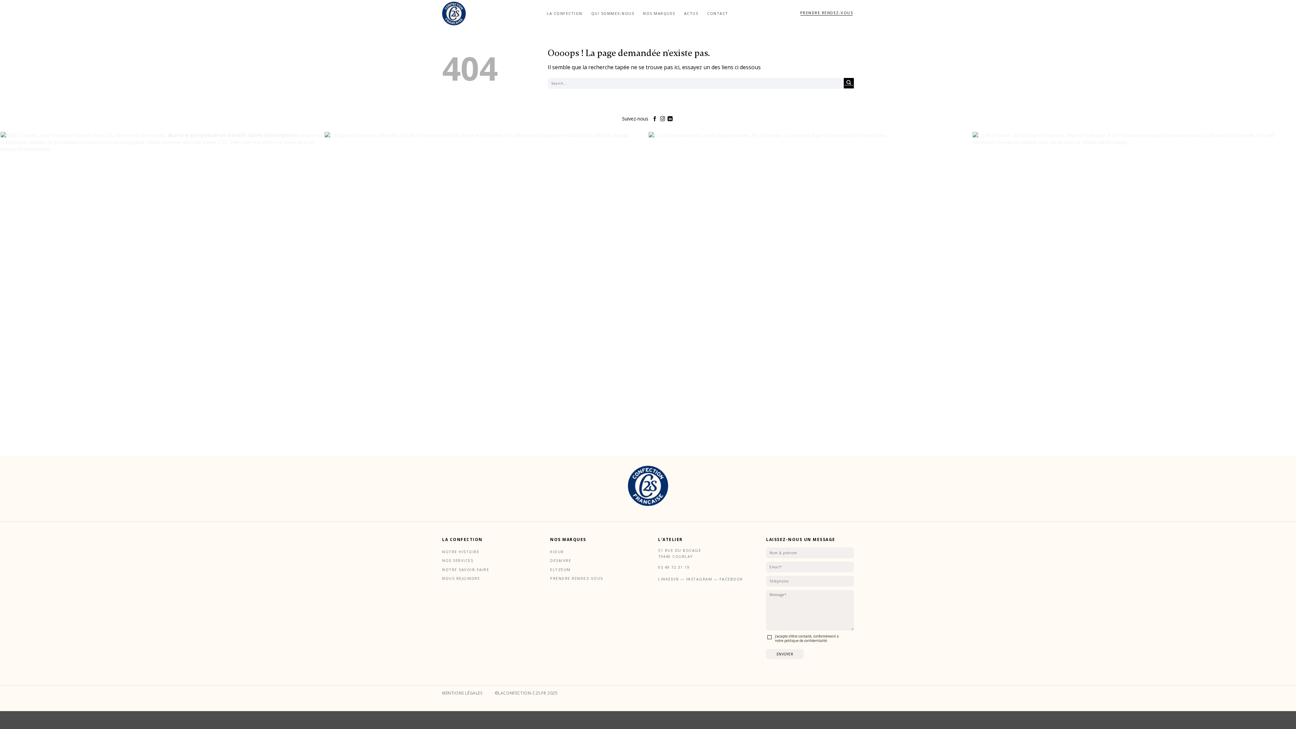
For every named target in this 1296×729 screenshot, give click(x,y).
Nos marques (659, 13)
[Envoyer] (849, 83)
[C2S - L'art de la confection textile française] (454, 13)
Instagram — (703, 579)
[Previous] (8, 303)
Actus (691, 13)
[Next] (1287, 303)
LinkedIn (669, 579)
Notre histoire (460, 551)
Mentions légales (462, 693)
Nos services (457, 560)
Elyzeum (560, 569)
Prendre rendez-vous (576, 578)
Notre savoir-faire (465, 569)
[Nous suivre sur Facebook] (654, 119)
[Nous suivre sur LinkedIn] (670, 119)
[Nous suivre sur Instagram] (662, 119)
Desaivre (560, 560)
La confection (565, 13)
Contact (717, 13)
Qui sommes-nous (612, 13)
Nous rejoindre (461, 578)
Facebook (731, 579)
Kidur (557, 551)
